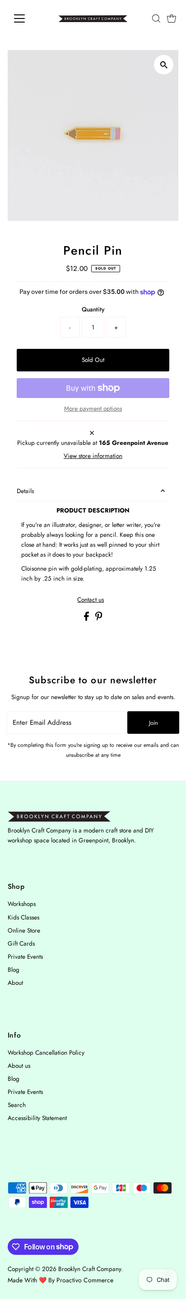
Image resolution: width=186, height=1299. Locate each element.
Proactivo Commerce (84, 1280)
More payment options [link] (93, 408)
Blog (13, 969)
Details (25, 490)
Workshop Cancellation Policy (46, 1052)
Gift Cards (21, 943)
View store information (93, 456)
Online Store (24, 930)
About (15, 982)
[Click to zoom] (163, 65)
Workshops (22, 903)
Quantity (93, 309)
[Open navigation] (28, 18)
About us (19, 1065)
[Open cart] (171, 18)
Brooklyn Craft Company (89, 1268)
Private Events (25, 956)
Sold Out (93, 359)
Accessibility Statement (37, 1117)
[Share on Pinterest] (98, 618)
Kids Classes (23, 917)
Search (17, 1104)
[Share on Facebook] (87, 618)
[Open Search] (156, 18)
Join (153, 722)
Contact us (90, 600)
